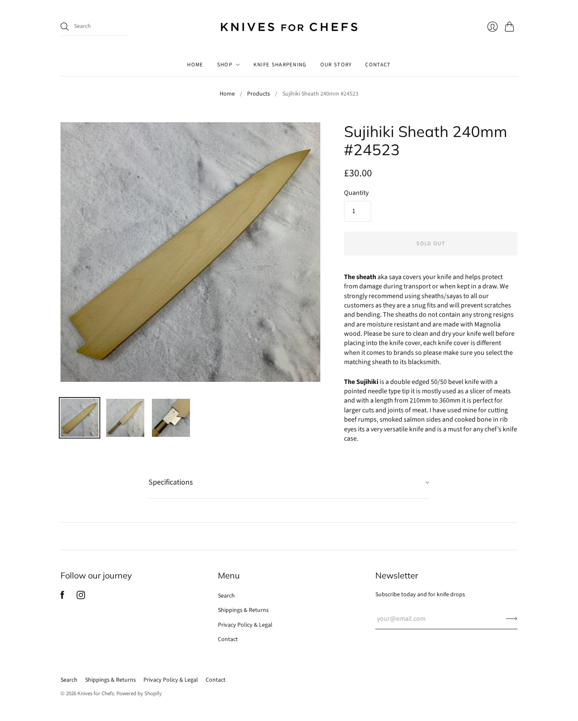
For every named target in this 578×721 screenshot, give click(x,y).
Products (258, 94)
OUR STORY (336, 65)
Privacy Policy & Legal (245, 625)
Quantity (356, 192)
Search (226, 596)
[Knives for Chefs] (289, 26)
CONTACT (378, 65)
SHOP (224, 65)
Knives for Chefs (95, 693)
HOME (195, 65)
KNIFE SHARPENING (280, 65)
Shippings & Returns (243, 610)
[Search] (65, 26)
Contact (228, 639)
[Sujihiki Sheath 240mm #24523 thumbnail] (80, 418)
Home (227, 94)
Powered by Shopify (139, 693)
